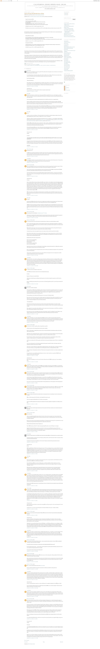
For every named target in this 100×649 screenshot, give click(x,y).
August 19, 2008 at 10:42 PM (32, 561)
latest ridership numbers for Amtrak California (35, 16)
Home (44, 641)
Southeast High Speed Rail (68, 57)
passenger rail (37, 65)
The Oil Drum (66, 63)
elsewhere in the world (44, 119)
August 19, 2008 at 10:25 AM (32, 255)
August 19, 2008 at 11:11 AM (32, 313)
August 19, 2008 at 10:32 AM (32, 283)
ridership (48, 65)
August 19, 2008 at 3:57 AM (32, 146)
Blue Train (38, 120)
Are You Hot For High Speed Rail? (69, 26)
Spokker (28, 70)
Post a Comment (26, 640)
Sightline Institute (66, 55)
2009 (65, 13)
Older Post (61, 641)
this (51, 105)
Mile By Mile (66, 49)
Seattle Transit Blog (67, 54)
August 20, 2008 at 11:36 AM (32, 596)
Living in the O (66, 44)
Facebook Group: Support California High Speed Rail (69, 31)
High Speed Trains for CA (67, 34)
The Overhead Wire (67, 64)
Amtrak (28, 65)
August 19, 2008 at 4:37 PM (32, 485)
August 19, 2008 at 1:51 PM (32, 410)
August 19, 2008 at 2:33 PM (32, 442)
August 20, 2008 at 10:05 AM (32, 587)
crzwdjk (28, 158)
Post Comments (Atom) (31, 643)
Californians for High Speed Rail (68, 28)
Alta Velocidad (66, 41)
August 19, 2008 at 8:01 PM (32, 537)
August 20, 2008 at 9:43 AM (32, 579)
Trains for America (66, 68)
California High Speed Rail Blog (50, 4)
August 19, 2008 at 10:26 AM (32, 265)
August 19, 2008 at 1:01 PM (32, 369)
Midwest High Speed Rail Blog (68, 48)
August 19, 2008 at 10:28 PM (32, 551)
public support (43, 65)
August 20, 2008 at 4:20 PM (32, 618)
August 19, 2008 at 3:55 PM (32, 470)
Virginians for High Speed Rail (68, 70)
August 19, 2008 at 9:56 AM (32, 195)
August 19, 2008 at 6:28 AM (32, 156)
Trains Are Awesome (67, 67)
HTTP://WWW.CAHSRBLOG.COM (50, 8)
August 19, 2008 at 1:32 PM (32, 382)
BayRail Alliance (66, 27)
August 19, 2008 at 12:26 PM (32, 361)
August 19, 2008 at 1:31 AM (32, 109)
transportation (53, 65)
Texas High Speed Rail (67, 62)
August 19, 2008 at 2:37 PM (32, 453)
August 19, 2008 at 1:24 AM (32, 91)
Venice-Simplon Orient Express (31, 120)
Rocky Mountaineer (58, 119)
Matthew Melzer (29, 149)
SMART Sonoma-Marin (67, 56)
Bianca (65, 86)
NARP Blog (65, 51)
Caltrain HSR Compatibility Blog (69, 29)
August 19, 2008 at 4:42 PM (32, 500)
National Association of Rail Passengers (69, 50)
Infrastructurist (66, 43)
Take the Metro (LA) (67, 61)
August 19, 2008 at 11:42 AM (32, 322)
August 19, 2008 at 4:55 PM (32, 515)
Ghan (42, 120)
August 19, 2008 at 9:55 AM (32, 176)
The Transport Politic (67, 65)
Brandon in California (30, 219)
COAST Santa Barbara (67, 42)
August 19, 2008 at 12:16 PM (32, 355)
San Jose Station (42, 565)
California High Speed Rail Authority (69, 23)
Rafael (28, 93)
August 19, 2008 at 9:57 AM (32, 209)
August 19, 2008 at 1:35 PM (32, 390)
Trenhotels (48, 120)
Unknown (28, 488)
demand (31, 65)
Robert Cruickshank (29, 164)
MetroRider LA (66, 45)
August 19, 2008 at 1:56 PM (32, 431)
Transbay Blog (66, 69)
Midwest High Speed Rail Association (69, 46)
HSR (33, 65)
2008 (65, 14)
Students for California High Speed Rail (69, 36)
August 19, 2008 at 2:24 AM (32, 129)
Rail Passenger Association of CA (68, 35)
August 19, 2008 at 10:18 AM (32, 217)
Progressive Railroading (67, 52)
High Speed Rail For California (68, 33)
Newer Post (26, 641)
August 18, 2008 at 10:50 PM (32, 86)
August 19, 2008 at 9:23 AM (32, 162)
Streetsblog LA (66, 58)
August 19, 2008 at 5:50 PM (32, 527)
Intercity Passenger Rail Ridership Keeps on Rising (34, 13)
